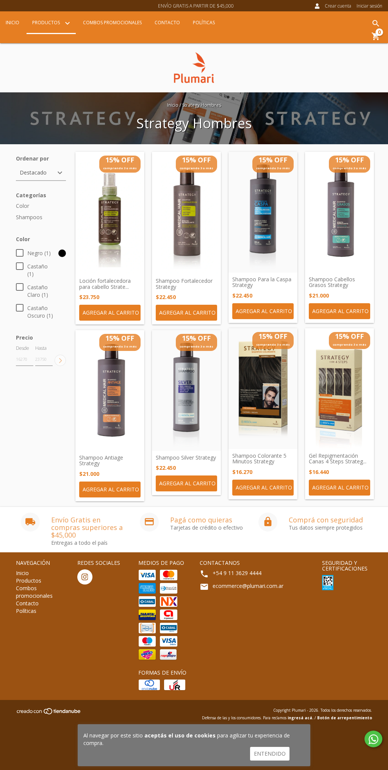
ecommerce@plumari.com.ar (248, 585)
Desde (22, 348)
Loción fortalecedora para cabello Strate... (105, 284)
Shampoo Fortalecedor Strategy (184, 284)
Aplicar (60, 360)
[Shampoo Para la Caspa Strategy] (262, 212)
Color (22, 205)
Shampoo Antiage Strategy (101, 460)
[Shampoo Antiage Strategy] (109, 390)
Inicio (12, 22)
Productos (46, 22)
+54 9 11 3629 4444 (237, 573)
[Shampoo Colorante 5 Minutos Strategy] (262, 388)
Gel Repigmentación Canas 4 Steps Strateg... (337, 458)
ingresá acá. (300, 717)
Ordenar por (32, 158)
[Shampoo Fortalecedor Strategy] (186, 213)
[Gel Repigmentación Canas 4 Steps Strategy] (339, 388)
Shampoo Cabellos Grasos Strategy (332, 282)
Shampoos (29, 217)
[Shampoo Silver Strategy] (186, 390)
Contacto (167, 22)
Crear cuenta (338, 6)
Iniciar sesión (369, 6)
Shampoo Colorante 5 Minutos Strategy (259, 458)
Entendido (270, 753)
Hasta (41, 348)
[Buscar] (375, 23)
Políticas (204, 22)
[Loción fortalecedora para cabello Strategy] (109, 213)
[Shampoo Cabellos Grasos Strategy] (339, 212)
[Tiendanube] (49, 713)
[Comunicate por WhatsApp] (373, 739)
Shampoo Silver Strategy (186, 457)
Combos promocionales (112, 22)
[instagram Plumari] (84, 577)
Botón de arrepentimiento (344, 717)
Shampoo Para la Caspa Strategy (261, 282)
